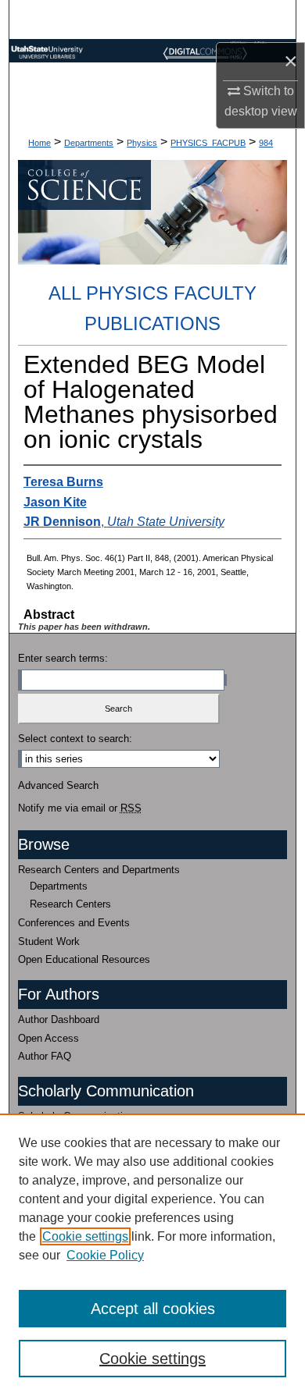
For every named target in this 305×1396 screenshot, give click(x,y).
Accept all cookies (153, 1308)
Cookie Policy (105, 1255)
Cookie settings (85, 1236)
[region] (152, 1255)
